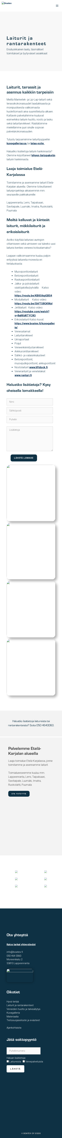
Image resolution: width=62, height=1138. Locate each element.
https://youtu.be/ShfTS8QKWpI (33, 303)
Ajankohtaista (14, 1027)
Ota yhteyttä (19, 793)
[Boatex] (17, 6)
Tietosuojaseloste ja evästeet (23, 1020)
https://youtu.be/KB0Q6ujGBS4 (33, 295)
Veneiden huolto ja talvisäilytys (23, 1009)
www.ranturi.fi (23, 375)
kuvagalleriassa (17, 143)
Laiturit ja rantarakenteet (20, 1005)
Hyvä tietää (13, 1001)
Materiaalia (13, 1016)
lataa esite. (37, 143)
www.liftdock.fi (38, 367)
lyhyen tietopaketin (43, 155)
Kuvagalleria (13, 1012)
